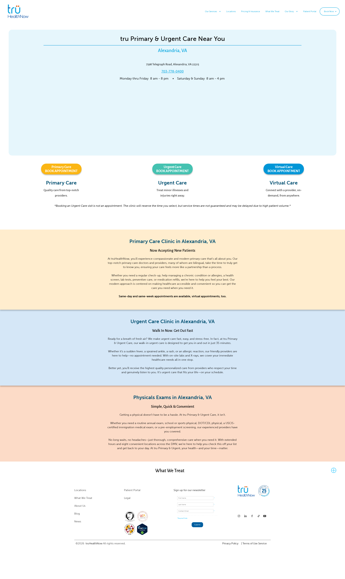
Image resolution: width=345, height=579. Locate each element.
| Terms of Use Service (254, 543)
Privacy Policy (230, 543)
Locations (231, 11)
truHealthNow (94, 543)
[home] (22, 11)
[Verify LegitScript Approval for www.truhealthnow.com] (142, 529)
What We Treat (272, 11)
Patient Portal (309, 11)
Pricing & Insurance (250, 11)
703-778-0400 (172, 71)
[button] (213, 11)
